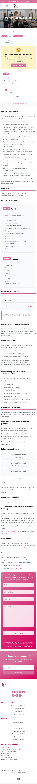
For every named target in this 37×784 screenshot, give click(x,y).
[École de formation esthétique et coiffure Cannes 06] (15, 6)
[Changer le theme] (3, 2)
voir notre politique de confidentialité (23, 646)
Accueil (3, 31)
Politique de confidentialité (18, 706)
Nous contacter (18, 65)
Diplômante (18, 36)
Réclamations (18, 711)
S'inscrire (18, 672)
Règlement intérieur (18, 708)
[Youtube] (20, 692)
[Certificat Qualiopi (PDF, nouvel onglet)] (18, 778)
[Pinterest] (16, 695)
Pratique (11, 92)
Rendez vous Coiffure (18, 734)
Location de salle (18, 728)
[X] (20, 695)
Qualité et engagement (18, 736)
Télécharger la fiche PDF (19, 103)
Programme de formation (14, 87)
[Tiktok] (23, 692)
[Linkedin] (13, 695)
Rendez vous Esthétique (18, 731)
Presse (18, 725)
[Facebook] (16, 692)
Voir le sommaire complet (18, 96)
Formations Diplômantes (12, 31)
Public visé (10, 84)
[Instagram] (13, 692)
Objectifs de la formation (14, 81)
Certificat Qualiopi (19, 714)
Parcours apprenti (18, 739)
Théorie (11, 90)
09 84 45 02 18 (16, 568)
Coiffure (22, 31)
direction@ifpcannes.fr (13, 531)
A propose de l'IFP (18, 722)
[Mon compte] (32, 6)
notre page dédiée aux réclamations (15, 548)
